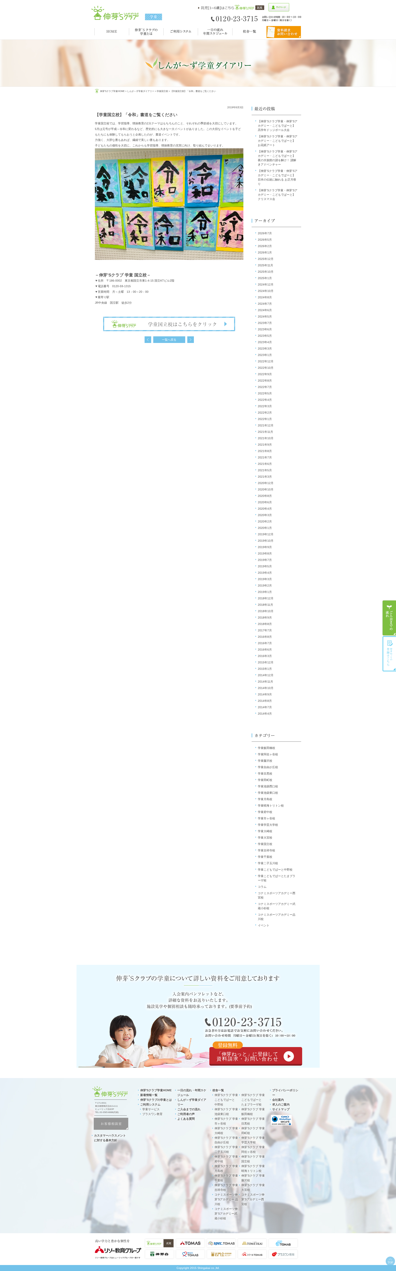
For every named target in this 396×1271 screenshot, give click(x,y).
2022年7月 (265, 387)
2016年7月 (265, 643)
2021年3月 (265, 476)
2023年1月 (265, 355)
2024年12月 (265, 284)
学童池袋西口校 (268, 786)
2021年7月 (265, 457)
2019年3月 (265, 579)
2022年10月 (265, 367)
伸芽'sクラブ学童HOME (112, 91)
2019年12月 (265, 534)
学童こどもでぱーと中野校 (275, 869)
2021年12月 (265, 425)
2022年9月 (265, 374)
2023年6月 (265, 329)
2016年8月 (265, 636)
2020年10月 (265, 489)
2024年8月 (265, 297)
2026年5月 (265, 239)
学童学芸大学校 (268, 824)
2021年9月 (265, 444)
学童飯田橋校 (266, 748)
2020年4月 (265, 508)
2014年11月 (265, 681)
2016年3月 (265, 656)
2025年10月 (265, 271)
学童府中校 (265, 812)
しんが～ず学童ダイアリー (140, 91)
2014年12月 (265, 675)
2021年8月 (265, 451)
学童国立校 (162, 91)
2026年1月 (265, 252)
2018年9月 (265, 617)
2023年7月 (265, 323)
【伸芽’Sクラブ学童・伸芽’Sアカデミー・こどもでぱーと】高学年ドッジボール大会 (277, 126)
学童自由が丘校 (268, 767)
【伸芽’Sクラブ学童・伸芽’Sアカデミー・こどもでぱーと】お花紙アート (277, 141)
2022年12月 (265, 361)
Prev (148, 339)
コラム (262, 886)
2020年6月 (265, 502)
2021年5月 (265, 470)
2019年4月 (265, 572)
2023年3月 (265, 348)
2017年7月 (265, 630)
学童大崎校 (265, 831)
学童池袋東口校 (268, 792)
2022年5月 (265, 393)
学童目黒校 (265, 773)
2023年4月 (265, 342)
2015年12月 (265, 662)
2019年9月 (265, 547)
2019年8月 (265, 553)
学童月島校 (265, 799)
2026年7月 (265, 233)
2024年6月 (265, 310)
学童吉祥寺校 (266, 850)
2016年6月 (265, 649)
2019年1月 (265, 592)
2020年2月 (265, 521)
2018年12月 (265, 598)
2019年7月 (265, 560)
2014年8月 (265, 700)
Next (190, 339)
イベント (263, 925)
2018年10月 (265, 611)
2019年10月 (265, 540)
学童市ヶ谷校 (266, 818)
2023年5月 (265, 335)
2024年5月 (265, 316)
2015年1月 (265, 668)
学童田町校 (265, 780)
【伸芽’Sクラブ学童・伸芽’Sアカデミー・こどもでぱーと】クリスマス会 (277, 195)
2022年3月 (265, 406)
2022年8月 (265, 380)
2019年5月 (265, 566)
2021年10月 (265, 438)
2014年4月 (265, 713)
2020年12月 (265, 483)
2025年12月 (265, 259)
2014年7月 (265, 707)
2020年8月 (265, 495)
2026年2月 (265, 246)
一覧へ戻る (169, 339)
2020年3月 (265, 515)
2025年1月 (265, 278)
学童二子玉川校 (268, 863)
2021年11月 (265, 431)
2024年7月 (265, 303)
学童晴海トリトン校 (271, 805)
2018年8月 (265, 624)
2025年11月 (265, 265)
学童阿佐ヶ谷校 (268, 754)
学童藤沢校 (265, 760)
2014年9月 (265, 694)
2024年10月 (265, 291)
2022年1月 (265, 419)
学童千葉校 (265, 856)
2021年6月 (265, 463)
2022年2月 (265, 412)
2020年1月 (265, 528)
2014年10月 (265, 688)
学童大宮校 (265, 837)
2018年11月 (265, 604)
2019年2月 (265, 585)
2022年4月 (265, 399)
